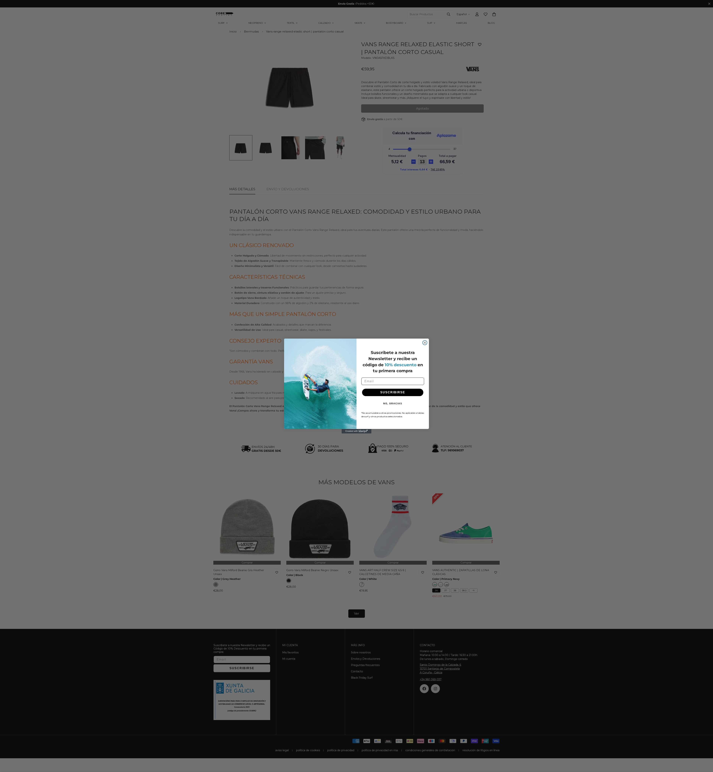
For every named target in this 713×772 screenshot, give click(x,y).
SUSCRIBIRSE (392, 392)
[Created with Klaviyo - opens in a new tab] (356, 431)
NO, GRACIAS (392, 403)
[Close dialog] (425, 342)
